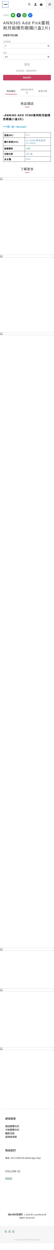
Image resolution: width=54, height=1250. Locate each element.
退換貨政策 (11, 1136)
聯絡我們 (27, 77)
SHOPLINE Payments (32, 1240)
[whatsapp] (24, 15)
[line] (13, 15)
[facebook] (19, 15)
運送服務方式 (12, 1126)
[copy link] (30, 15)
